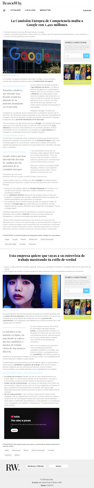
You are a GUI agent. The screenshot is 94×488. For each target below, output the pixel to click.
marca (24, 314)
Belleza (17, 455)
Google (39, 79)
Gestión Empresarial (47, 239)
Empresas (8, 455)
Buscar (88, 10)
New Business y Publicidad (36, 466)
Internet (23, 239)
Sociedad (23, 244)
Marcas (26, 450)
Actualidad (16, 10)
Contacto (58, 466)
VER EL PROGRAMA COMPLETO (77, 82)
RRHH (7, 450)
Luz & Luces (30, 10)
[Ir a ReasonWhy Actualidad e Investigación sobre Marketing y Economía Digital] (12, 3)
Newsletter (45, 10)
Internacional (33, 239)
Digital (7, 239)
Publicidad (32, 244)
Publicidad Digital (10, 244)
